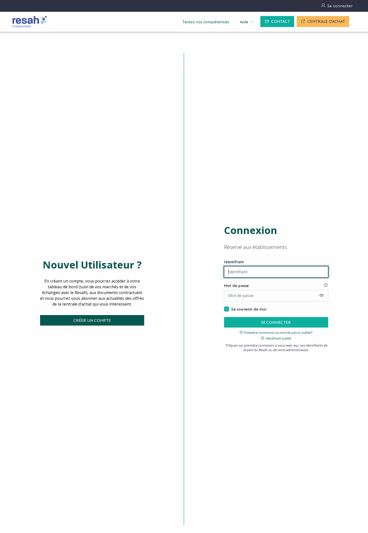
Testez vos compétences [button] (205, 21)
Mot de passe (236, 285)
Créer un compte (92, 320)
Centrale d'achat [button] (326, 21)
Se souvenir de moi (248, 309)
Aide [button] (244, 21)
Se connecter (276, 322)
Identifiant (234, 261)
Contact (280, 21)
